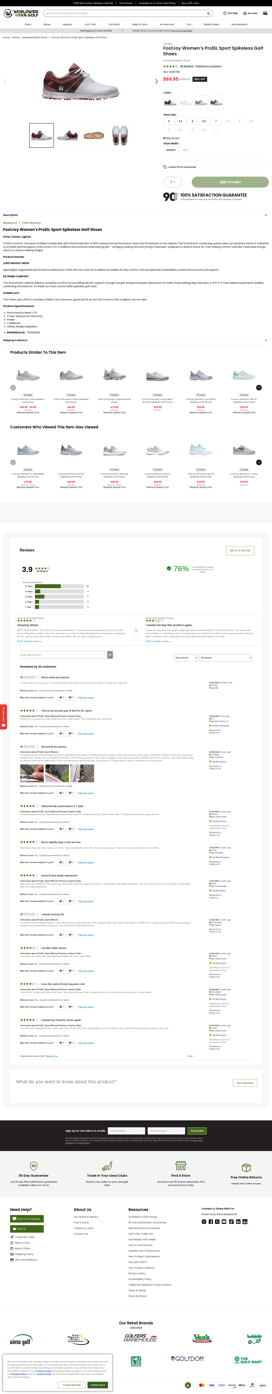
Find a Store (126, 3)
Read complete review (28, 641)
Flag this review (86, 697)
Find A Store (81, 1222)
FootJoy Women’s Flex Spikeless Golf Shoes (28, 400)
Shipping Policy (24, 1254)
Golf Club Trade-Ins (140, 1234)
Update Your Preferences (144, 1251)
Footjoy (167, 43)
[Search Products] (209, 13)
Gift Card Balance (26, 1260)
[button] (230, 13)
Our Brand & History (86, 1217)
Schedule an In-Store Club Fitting (157, 3)
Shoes (16, 37)
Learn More (136, 1327)
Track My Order (25, 1237)
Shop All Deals (137, 1290)
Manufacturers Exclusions (144, 1228)
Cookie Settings (72, 1384)
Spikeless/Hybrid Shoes (35, 37)
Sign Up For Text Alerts (182, 30)
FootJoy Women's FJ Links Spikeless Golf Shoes (244, 475)
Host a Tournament (140, 1245)
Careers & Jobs (83, 1228)
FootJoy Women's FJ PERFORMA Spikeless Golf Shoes (28, 475)
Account (253, 13)
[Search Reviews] (110, 655)
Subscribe (197, 1131)
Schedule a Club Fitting (142, 1217)
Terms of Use (43, 1373)
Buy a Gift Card (190, 3)
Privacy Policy (84, 1143)
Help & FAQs (22, 1243)
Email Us (21, 1228)
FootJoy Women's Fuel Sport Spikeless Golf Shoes (200, 400)
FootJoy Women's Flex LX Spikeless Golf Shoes (157, 475)
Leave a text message (28, 1218)
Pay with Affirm (137, 1262)
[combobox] (128, 13)
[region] (58, 1372)
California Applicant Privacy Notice (149, 1285)
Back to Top (52, 1056)
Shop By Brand (137, 1296)
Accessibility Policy (140, 1279)
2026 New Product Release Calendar (93, 3)
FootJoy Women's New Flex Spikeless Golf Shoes (114, 475)
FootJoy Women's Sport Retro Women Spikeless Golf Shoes (157, 400)
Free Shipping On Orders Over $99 (96, 30)
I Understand (98, 1384)
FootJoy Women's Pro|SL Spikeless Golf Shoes (71, 400)
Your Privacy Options (141, 1268)
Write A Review (240, 550)
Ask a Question (245, 1083)
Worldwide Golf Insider (142, 1239)
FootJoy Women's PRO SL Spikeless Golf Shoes (244, 400)
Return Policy (22, 1248)
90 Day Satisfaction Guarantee (147, 1222)
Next (190, 1056)
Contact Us (81, 1234)
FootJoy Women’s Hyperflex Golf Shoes (114, 400)
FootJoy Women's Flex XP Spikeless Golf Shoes (71, 475)
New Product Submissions (144, 1256)
